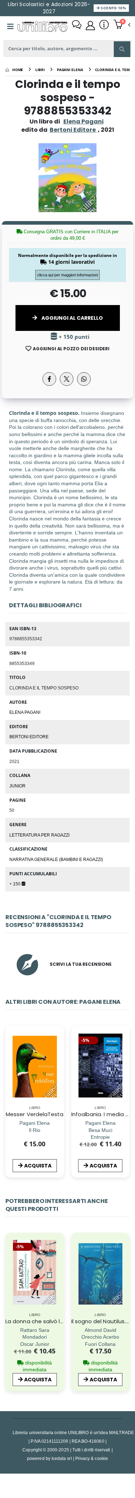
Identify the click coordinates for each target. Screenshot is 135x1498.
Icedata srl (61, 1458)
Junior (17, 785)
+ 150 (15, 883)
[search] (122, 49)
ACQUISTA (37, 1165)
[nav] (9, 1076)
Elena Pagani (83, 121)
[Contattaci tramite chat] (76, 25)
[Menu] (10, 26)
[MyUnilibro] (90, 25)
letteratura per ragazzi (39, 835)
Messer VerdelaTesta (34, 1114)
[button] (121, 25)
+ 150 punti (73, 337)
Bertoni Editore (29, 736)
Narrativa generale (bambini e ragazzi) (56, 859)
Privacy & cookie (91, 1458)
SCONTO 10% (113, 7)
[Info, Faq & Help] (104, 25)
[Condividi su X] (66, 379)
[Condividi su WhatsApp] (84, 379)
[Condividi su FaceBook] (49, 379)
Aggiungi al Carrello (71, 318)
